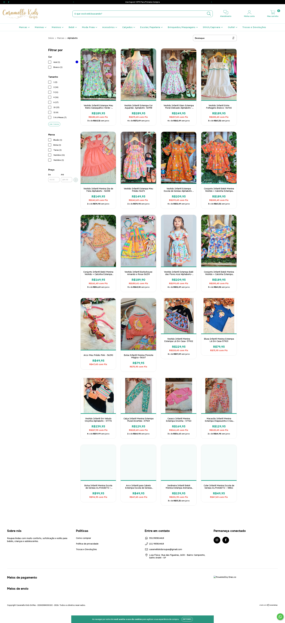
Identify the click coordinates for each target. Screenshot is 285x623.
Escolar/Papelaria (150, 27)
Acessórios (108, 27)
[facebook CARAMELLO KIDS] (9, 2)
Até (62, 174)
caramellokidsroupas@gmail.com (165, 549)
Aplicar (75, 180)
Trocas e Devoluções (254, 27)
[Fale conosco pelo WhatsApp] (280, 616)
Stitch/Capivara (212, 27)
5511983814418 (156, 538)
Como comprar (83, 538)
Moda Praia (88, 27)
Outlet (232, 27)
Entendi (187, 619)
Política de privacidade (87, 543)
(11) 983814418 (156, 543)
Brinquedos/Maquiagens (182, 27)
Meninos (57, 27)
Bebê (72, 27)
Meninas (40, 27)
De (49, 174)
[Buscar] (208, 13)
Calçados (127, 27)
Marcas (23, 27)
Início (51, 38)
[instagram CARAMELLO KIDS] (4, 2)
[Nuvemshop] (268, 605)
